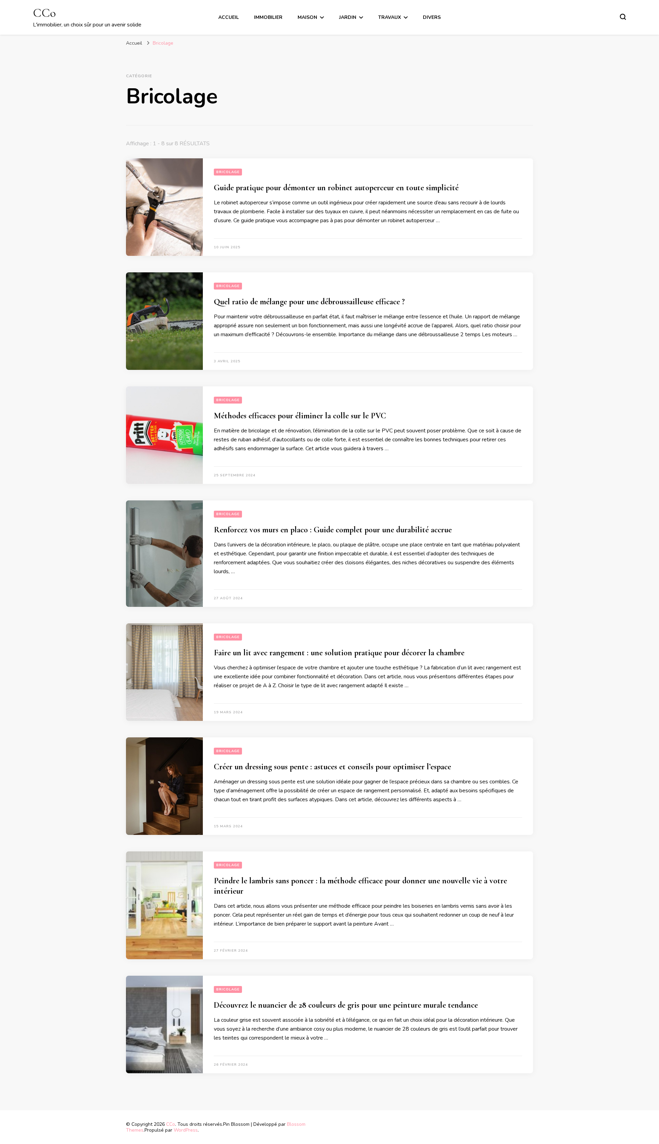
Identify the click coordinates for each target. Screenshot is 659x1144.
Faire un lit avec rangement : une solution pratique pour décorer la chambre (339, 653)
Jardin (347, 17)
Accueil (228, 17)
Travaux (389, 17)
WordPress (186, 1130)
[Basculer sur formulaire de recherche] (623, 17)
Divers (432, 17)
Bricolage (228, 172)
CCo (44, 12)
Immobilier (268, 17)
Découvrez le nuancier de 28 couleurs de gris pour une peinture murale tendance (346, 1005)
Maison (307, 17)
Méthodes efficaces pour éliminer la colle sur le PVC (300, 416)
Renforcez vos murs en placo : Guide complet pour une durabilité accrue (333, 530)
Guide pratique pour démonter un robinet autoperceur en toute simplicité (336, 188)
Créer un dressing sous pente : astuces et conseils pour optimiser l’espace (332, 767)
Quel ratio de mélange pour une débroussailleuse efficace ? (309, 302)
